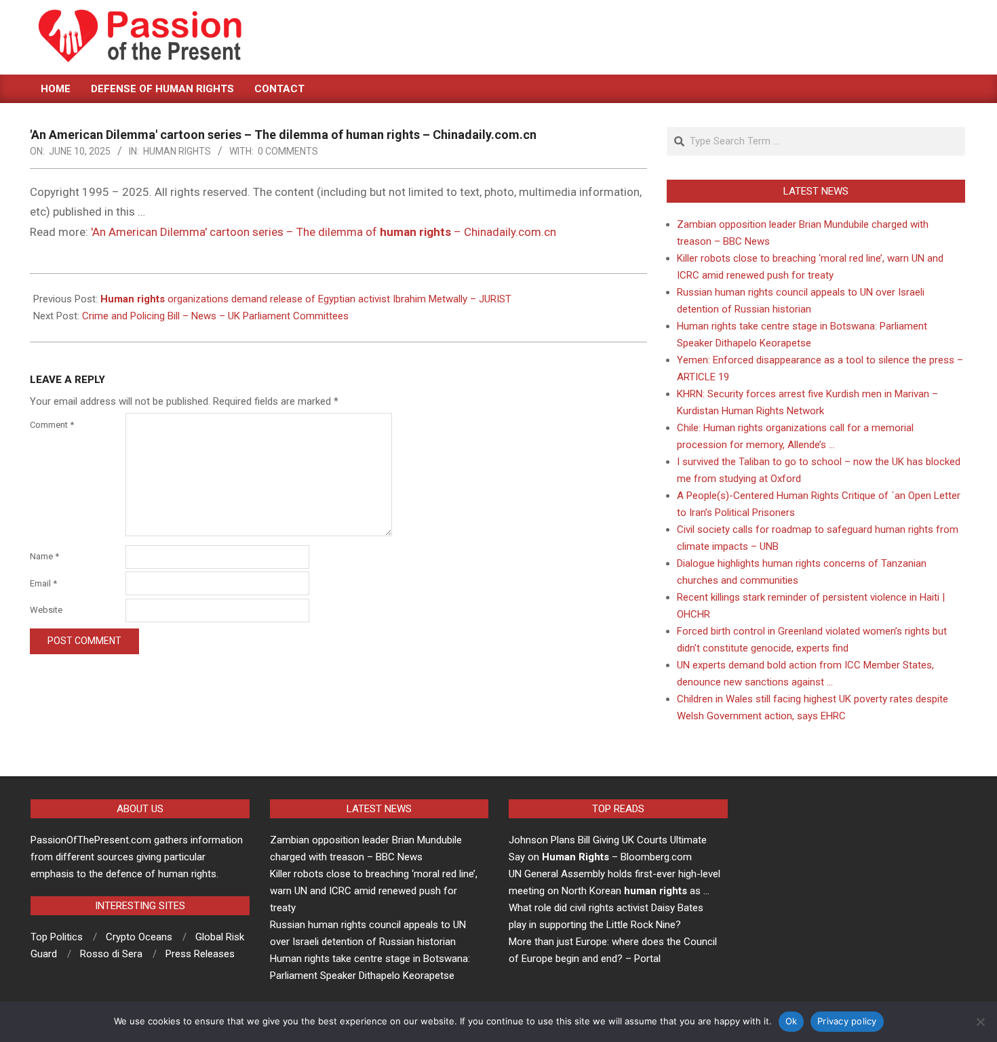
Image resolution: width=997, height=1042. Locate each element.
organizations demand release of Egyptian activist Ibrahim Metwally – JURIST (305, 299)
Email (43, 583)
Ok (791, 1021)
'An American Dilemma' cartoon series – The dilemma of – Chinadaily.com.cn (323, 232)
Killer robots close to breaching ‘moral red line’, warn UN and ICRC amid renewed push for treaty (373, 891)
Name (44, 556)
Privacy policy (847, 1021)
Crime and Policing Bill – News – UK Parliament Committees (215, 316)
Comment (52, 425)
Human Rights (177, 151)
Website (46, 610)
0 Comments (288, 151)
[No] (980, 1021)
